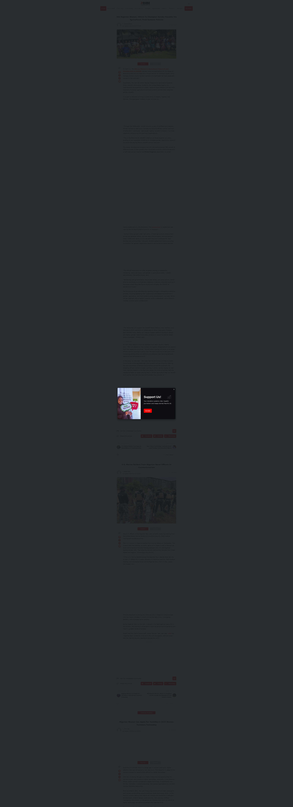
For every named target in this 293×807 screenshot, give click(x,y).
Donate (147, 411)
